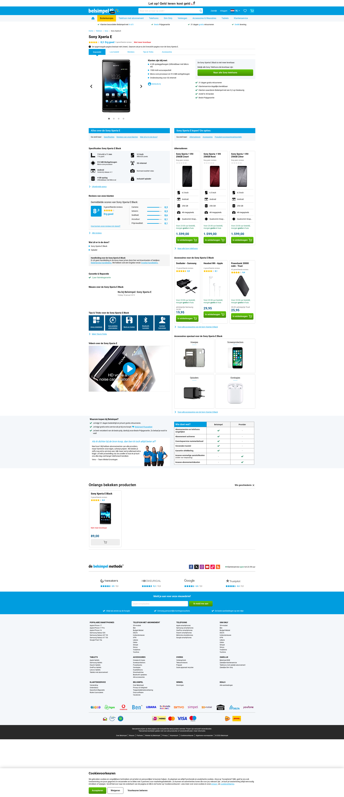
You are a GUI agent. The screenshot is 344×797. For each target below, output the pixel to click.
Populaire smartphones (102, 622)
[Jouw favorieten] (245, 11)
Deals (222, 682)
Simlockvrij (156, 84)
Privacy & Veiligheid (140, 688)
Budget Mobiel (138, 630)
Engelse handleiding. (149, 263)
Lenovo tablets (95, 670)
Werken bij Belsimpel (152, 735)
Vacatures (136, 695)
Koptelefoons (138, 670)
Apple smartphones (183, 625)
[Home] (93, 18)
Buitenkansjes (106, 18)
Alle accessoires (139, 677)
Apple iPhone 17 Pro (97, 628)
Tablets (225, 18)
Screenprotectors (139, 663)
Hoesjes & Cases (139, 660)
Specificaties (109, 137)
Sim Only (168, 18)
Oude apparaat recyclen (185, 667)
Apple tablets (94, 660)
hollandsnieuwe (138, 635)
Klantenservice (241, 18)
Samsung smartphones (184, 628)
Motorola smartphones (184, 635)
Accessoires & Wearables (204, 18)
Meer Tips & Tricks (99, 334)
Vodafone (136, 650)
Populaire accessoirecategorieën (228, 137)
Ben (134, 628)
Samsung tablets (96, 663)
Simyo (135, 647)
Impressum (174, 735)
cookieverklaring (227, 784)
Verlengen (182, 18)
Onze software (138, 692)
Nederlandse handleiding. (101, 263)
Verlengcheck (181, 660)
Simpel (135, 645)
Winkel (179, 682)
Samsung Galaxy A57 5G (99, 635)
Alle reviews (97, 233)
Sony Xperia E (116, 31)
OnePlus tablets (95, 667)
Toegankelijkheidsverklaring (143, 690)
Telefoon (99, 31)
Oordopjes (136, 667)
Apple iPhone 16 (96, 630)
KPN (134, 638)
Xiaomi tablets (95, 665)
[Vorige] (91, 86)
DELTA (135, 633)
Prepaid (179, 665)
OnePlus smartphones (184, 630)
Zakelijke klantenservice (228, 663)
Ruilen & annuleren (96, 692)
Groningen (180, 685)
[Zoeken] (201, 11)
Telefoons (153, 18)
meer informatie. (200, 731)
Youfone (136, 652)
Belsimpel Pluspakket (143, 427)
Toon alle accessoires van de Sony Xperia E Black (198, 327)
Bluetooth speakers (140, 675)
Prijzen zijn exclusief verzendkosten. (199, 729)
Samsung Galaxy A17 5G (99, 638)
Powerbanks (137, 665)
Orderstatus (94, 688)
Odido (135, 642)
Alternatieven (194, 137)
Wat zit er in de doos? (149, 137)
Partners (140, 735)
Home (91, 31)
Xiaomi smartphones (184, 633)
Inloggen (223, 11)
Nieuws (131, 735)
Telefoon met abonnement (131, 18)
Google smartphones (183, 638)
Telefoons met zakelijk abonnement (232, 665)
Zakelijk (224, 657)
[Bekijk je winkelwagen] (252, 11)
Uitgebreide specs (99, 186)
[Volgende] (141, 86)
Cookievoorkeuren (187, 735)
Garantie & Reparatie (97, 690)
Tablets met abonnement (99, 672)
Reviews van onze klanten (127, 137)
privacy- (214, 784)
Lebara (135, 640)
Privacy (165, 735)
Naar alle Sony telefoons (188, 248)
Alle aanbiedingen (226, 685)
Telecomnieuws (181, 663)
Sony (106, 31)
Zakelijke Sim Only (226, 667)
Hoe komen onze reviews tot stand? (105, 226)
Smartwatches (138, 672)
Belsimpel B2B (225, 660)
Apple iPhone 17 (96, 625)
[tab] (109, 118)
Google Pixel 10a (96, 640)
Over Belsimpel (138, 685)
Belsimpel (138, 682)
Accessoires (208, 137)
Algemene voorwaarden (204, 735)
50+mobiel (137, 625)
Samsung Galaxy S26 (97, 633)
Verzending (94, 685)
